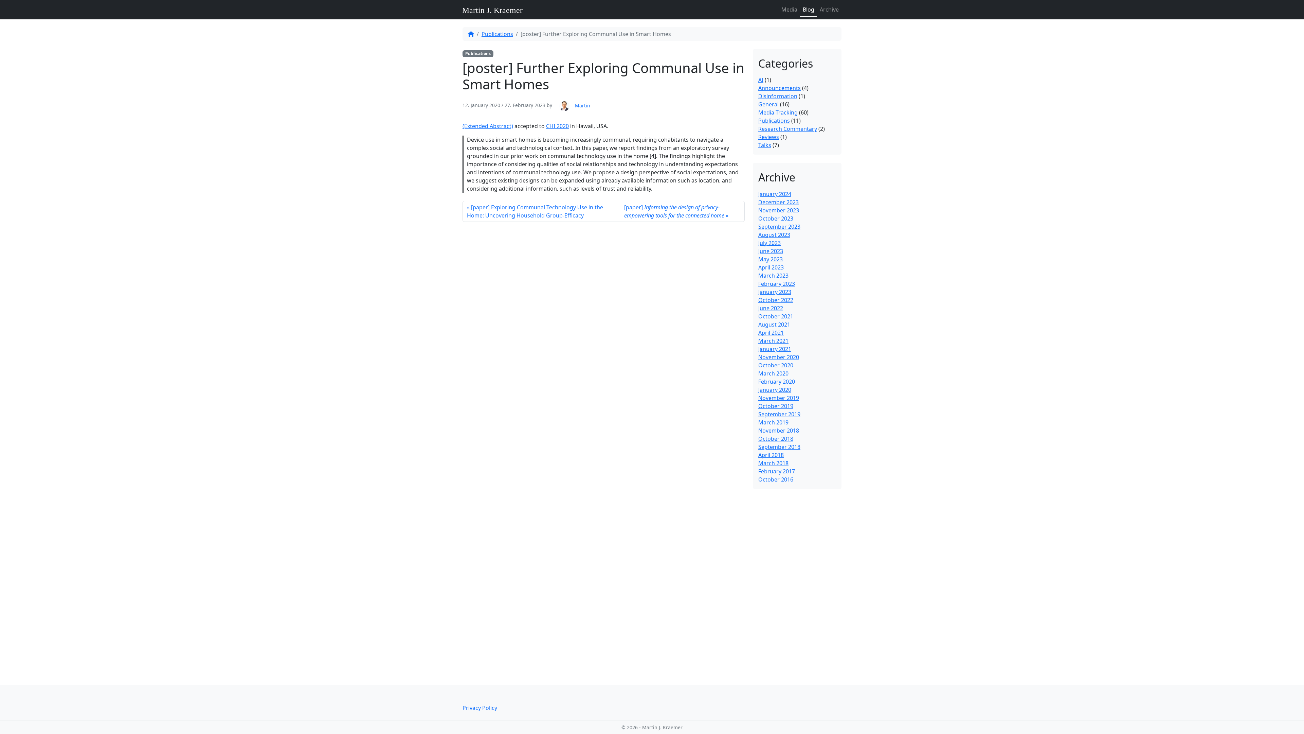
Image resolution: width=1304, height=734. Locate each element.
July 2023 (769, 243)
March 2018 (773, 463)
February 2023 (776, 283)
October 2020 (775, 365)
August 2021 (774, 324)
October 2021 (775, 316)
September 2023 (779, 226)
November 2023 (778, 210)
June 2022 (770, 308)
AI (760, 80)
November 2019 (778, 398)
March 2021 (773, 341)
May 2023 (770, 259)
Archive (829, 9)
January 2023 (774, 292)
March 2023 (773, 275)
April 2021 (771, 332)
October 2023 (775, 218)
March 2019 (773, 422)
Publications (497, 34)
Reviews (768, 137)
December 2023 (778, 202)
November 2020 (778, 357)
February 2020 (776, 381)
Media (789, 9)
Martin (582, 105)
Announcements (779, 88)
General (768, 104)
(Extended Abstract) (488, 126)
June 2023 (770, 251)
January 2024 (774, 194)
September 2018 (779, 447)
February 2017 (776, 471)
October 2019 (775, 406)
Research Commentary (787, 129)
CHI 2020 (557, 126)
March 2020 (773, 373)
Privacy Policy (480, 708)
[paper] (674, 211)
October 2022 (775, 300)
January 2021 (774, 349)
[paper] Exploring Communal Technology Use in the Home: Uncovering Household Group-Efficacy (535, 211)
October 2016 (775, 479)
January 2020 (774, 390)
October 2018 (775, 438)
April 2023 (771, 267)
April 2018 (771, 455)
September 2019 (779, 414)
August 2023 (774, 235)
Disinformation (777, 96)
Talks (764, 145)
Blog (808, 9)
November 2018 (778, 430)
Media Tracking (778, 112)
